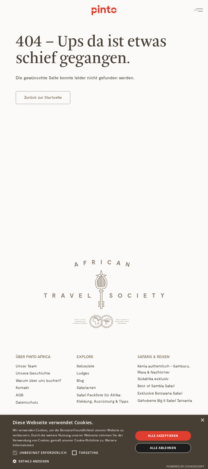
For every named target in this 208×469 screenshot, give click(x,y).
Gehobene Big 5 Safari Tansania (164, 400)
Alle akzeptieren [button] (163, 436)
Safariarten (86, 387)
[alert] (104, 442)
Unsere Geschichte (33, 373)
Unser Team (26, 366)
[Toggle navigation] (198, 10)
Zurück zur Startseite (43, 97)
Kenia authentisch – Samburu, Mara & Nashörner (163, 369)
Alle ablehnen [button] (163, 448)
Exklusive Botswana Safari (159, 393)
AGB (19, 395)
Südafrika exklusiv (153, 378)
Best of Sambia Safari (156, 385)
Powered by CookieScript (185, 466)
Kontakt (22, 387)
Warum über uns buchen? (38, 380)
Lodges (83, 373)
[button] (71, 461)
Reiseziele (85, 366)
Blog (80, 380)
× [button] (202, 420)
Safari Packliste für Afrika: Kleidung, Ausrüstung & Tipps (103, 398)
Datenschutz (27, 402)
